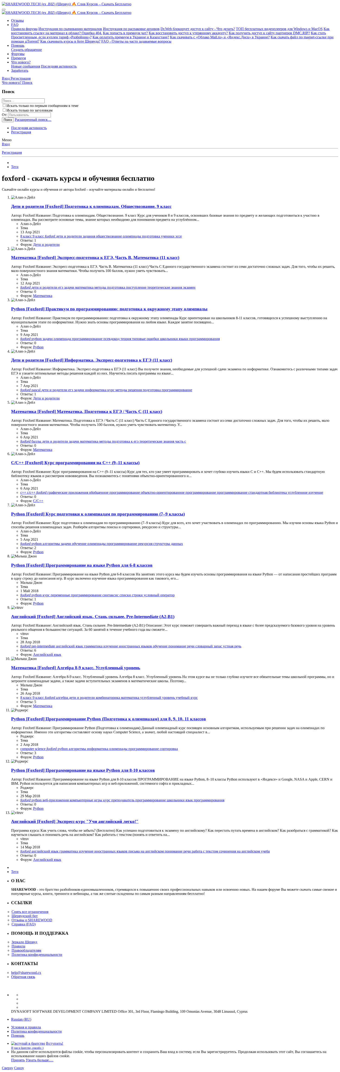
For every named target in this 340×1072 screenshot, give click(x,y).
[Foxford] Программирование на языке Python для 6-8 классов (81, 565)
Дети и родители (46, 245)
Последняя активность (59, 66)
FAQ (15, 25)
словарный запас (209, 646)
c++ (23, 492)
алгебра (62, 698)
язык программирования (204, 800)
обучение (79, 544)
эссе (178, 236)
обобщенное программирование (115, 492)
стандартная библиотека (268, 492)
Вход (6, 144)
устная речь (232, 646)
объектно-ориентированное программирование (179, 492)
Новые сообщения (25, 66)
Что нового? (21, 62)
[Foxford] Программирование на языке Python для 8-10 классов (83, 770)
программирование (87, 339)
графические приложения (68, 492)
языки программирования (199, 339)
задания (89, 236)
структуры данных (168, 544)
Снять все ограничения (30, 912)
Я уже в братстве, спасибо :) (27, 1048)
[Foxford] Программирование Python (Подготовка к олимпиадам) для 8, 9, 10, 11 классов (108, 718)
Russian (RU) (21, 1019)
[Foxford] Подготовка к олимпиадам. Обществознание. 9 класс (91, 206)
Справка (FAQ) (24, 924)
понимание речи (181, 646)
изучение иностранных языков (128, 646)
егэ (61, 287)
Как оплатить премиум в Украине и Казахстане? (131, 37)
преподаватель (123, 800)
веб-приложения (56, 800)
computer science (33, 749)
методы (100, 287)
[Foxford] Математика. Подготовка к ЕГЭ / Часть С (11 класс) (86, 411)
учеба (265, 851)
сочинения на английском (240, 851)
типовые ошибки (146, 339)
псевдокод (112, 339)
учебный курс (187, 698)
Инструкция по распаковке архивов (131, 29)
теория (126, 339)
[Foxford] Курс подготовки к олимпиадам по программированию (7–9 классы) (98, 514)
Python (38, 347)
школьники (169, 339)
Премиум (18, 58)
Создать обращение (26, 50)
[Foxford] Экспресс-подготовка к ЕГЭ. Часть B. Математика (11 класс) (95, 257)
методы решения (129, 390)
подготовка (151, 236)
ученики (168, 236)
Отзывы (17, 20)
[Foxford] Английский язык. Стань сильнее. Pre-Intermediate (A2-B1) (92, 616)
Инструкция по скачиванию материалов (70, 29)
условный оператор (159, 595)
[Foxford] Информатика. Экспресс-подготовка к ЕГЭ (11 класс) (91, 360)
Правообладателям (26, 950)
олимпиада (63, 339)
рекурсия (145, 544)
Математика (42, 296)
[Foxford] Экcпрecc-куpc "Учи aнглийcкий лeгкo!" (75, 821)
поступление (136, 287)
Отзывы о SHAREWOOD (32, 920)
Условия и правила (26, 1027)
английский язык (70, 646)
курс (111, 390)
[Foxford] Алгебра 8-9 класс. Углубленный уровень (75, 667)
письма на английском (146, 851)
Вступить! (54, 1043)
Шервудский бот (25, 916)
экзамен (189, 287)
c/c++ (31, 492)
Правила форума (24, 29)
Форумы (18, 54)
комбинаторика (108, 698)
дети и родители (69, 236)
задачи (69, 287)
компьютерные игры (86, 800)
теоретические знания (165, 287)
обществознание (109, 236)
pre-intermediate (43, 646)
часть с (180, 441)
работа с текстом (205, 851)
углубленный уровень (158, 698)
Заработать (19, 70)
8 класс (26, 236)
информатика (96, 390)
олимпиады (132, 236)
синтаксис (111, 595)
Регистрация (21, 132)
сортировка (169, 749)
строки (138, 595)
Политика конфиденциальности (37, 954)
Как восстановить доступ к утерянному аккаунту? (188, 33)
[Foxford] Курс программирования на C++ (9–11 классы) (75, 462)
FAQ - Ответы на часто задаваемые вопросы (136, 41)
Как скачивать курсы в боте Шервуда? (70, 41)
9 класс (39, 236)
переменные (61, 595)
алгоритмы (52, 544)
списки (126, 595)
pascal (36, 390)
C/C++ (38, 501)
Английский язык (47, 654)
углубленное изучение (305, 492)
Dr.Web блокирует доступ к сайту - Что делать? (198, 29)
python (37, 339)
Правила (18, 946)
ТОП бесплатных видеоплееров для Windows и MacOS (279, 29)
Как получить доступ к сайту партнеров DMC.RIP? (269, 33)
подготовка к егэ (125, 441)
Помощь (17, 45)
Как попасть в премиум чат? (125, 33)
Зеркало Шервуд (24, 942)
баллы (36, 441)
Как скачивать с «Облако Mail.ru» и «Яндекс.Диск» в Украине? (220, 37)
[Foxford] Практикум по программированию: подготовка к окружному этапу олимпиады (109, 308)
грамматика (93, 646)
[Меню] (4, 9)
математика (84, 287)
